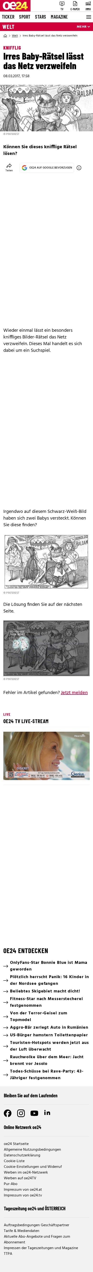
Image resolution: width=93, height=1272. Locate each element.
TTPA (8, 1254)
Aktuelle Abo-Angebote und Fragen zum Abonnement (37, 1240)
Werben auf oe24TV (20, 1178)
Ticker (8, 17)
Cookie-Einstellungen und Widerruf (33, 1167)
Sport (24, 17)
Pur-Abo (10, 1184)
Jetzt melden (74, 693)
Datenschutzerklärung (22, 1155)
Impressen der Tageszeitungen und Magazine (41, 1248)
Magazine (59, 17)
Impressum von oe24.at (23, 1190)
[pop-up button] (74, 772)
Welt (8, 26)
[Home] (5, 36)
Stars (40, 17)
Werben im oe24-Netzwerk (26, 1173)
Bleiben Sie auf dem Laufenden (30, 1095)
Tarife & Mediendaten (21, 1231)
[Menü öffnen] (88, 17)
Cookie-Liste (14, 1161)
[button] (47, 757)
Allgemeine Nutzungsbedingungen (32, 1150)
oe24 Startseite (16, 1144)
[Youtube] (34, 1113)
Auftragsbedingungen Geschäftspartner (36, 1225)
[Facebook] (7, 1113)
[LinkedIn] (48, 1113)
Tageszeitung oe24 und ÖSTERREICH (35, 1208)
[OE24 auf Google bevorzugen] (79, 168)
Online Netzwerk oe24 (22, 1127)
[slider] (27, 772)
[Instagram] (21, 1113)
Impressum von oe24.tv (23, 1195)
